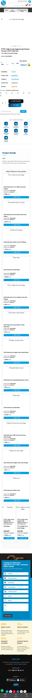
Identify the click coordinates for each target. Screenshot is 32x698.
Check (23, 111)
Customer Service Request (22, 642)
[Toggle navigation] (30, 5)
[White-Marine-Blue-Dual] (29, 93)
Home (6, 10)
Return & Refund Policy (15, 662)
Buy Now (16, 105)
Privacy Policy (6, 662)
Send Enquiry (8, 615)
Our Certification (9, 664)
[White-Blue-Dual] (17, 93)
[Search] (22, 6)
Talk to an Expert (22, 627)
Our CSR (15, 664)
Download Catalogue (4, 642)
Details (14, 86)
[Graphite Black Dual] (0, 95)
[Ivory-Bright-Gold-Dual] (6, 93)
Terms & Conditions (25, 662)
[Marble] (23, 93)
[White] (0, 93)
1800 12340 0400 (23, 1)
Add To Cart (17, 101)
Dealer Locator (5, 627)
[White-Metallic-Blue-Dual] (12, 93)
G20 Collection (15, 79)
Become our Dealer (22, 664)
